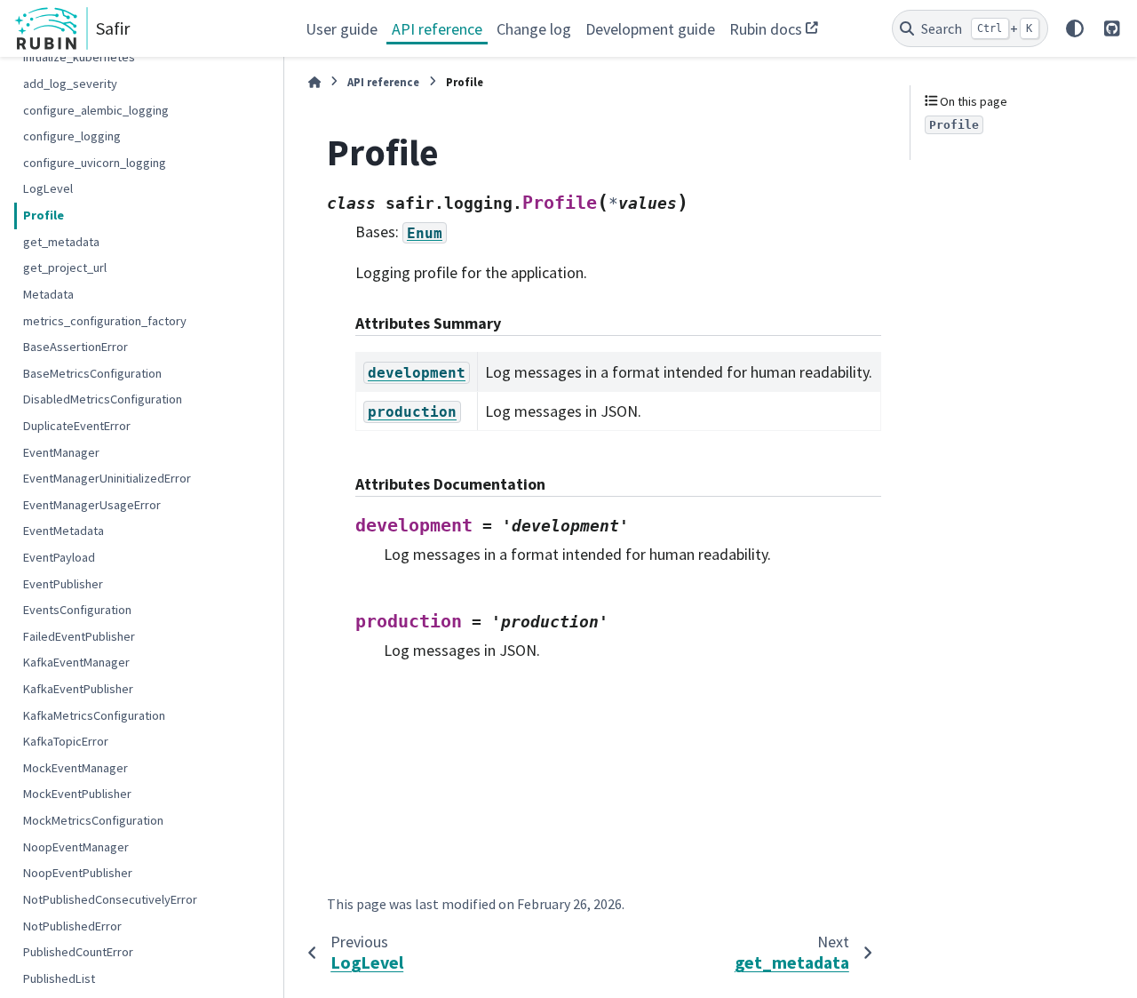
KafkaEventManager (76, 662)
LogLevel (48, 188)
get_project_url (65, 267)
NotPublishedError (72, 925)
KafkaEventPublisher (78, 689)
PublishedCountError (78, 952)
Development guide (650, 29)
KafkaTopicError (65, 741)
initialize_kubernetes (79, 57)
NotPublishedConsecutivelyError (110, 898)
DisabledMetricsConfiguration (102, 399)
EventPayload (59, 557)
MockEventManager (75, 767)
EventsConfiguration (77, 610)
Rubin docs (765, 29)
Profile (43, 215)
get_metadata (61, 241)
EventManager (61, 451)
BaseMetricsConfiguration (92, 372)
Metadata (48, 293)
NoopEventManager (76, 846)
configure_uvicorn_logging (94, 162)
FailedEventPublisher (79, 635)
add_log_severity (70, 84)
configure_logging (72, 136)
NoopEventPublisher (77, 873)
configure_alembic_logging (96, 109)
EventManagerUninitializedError (107, 478)
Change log (534, 29)
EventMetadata (63, 531)
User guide (342, 29)
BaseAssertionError (75, 347)
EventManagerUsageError (92, 504)
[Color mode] (1074, 28)
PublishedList (59, 978)
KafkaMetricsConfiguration (94, 715)
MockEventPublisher (77, 794)
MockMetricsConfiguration (93, 820)
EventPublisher (63, 583)
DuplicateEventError (77, 426)
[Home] (314, 82)
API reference (437, 29)
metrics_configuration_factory (105, 320)
